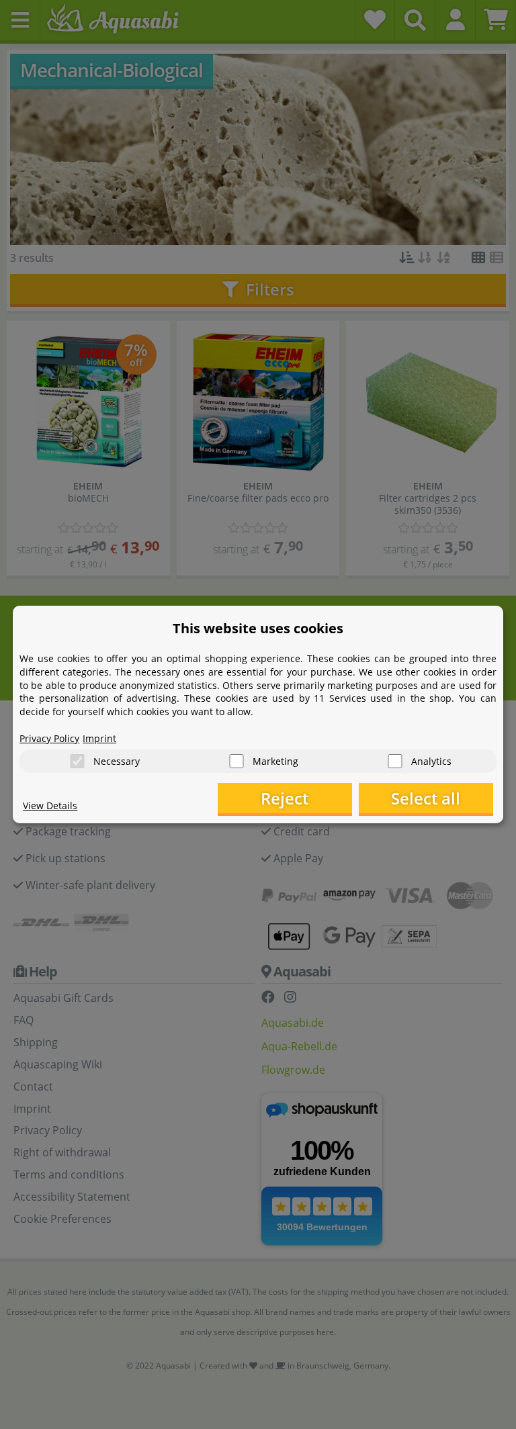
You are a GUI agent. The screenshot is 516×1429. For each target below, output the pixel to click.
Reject (284, 798)
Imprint (99, 738)
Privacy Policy (49, 738)
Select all (425, 798)
